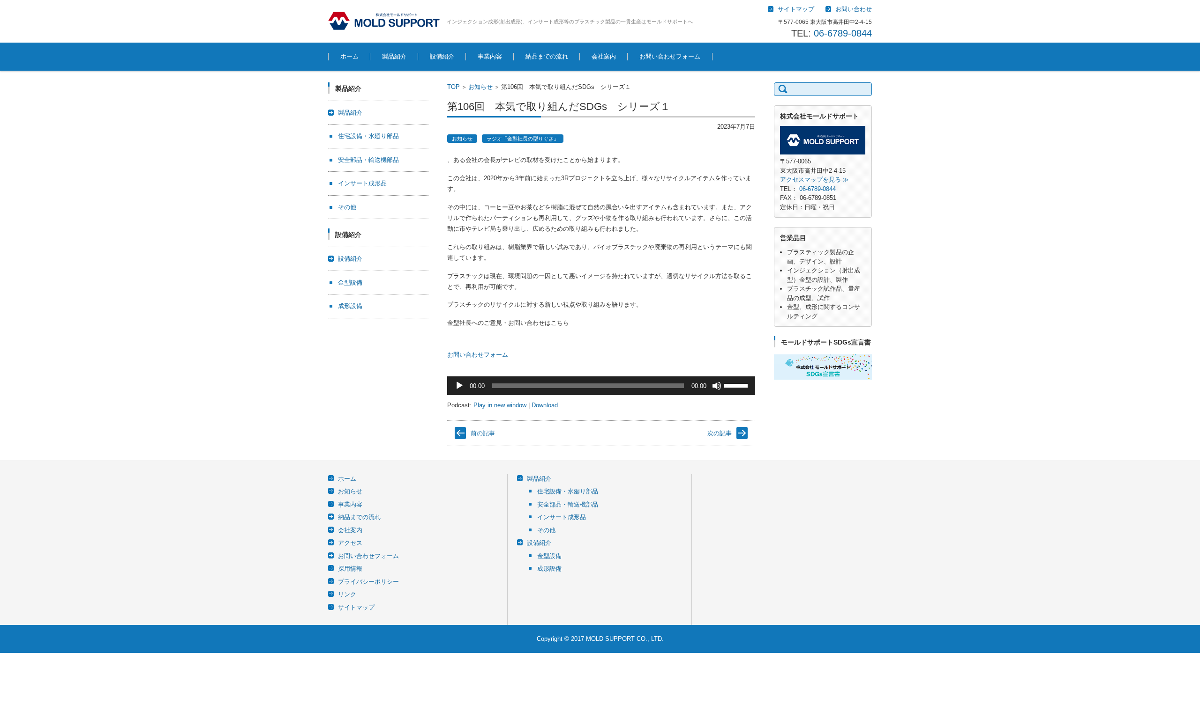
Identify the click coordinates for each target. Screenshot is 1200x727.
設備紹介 (442, 56)
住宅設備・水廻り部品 (368, 136)
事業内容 (490, 56)
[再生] (459, 385)
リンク (347, 594)
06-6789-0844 (843, 33)
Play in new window (499, 405)
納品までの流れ (546, 56)
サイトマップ (356, 607)
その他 (347, 207)
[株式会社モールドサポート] (384, 21)
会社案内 (604, 56)
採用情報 (350, 568)
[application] (601, 385)
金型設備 (350, 282)
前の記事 (483, 433)
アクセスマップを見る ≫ (814, 179)
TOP (453, 86)
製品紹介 (394, 56)
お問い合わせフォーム (669, 56)
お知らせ (480, 86)
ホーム (349, 56)
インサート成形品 (362, 183)
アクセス (350, 542)
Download (545, 405)
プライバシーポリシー (368, 581)
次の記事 (719, 433)
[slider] (737, 384)
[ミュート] (716, 385)
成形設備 (350, 305)
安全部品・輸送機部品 (368, 159)
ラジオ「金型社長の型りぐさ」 (523, 138)
